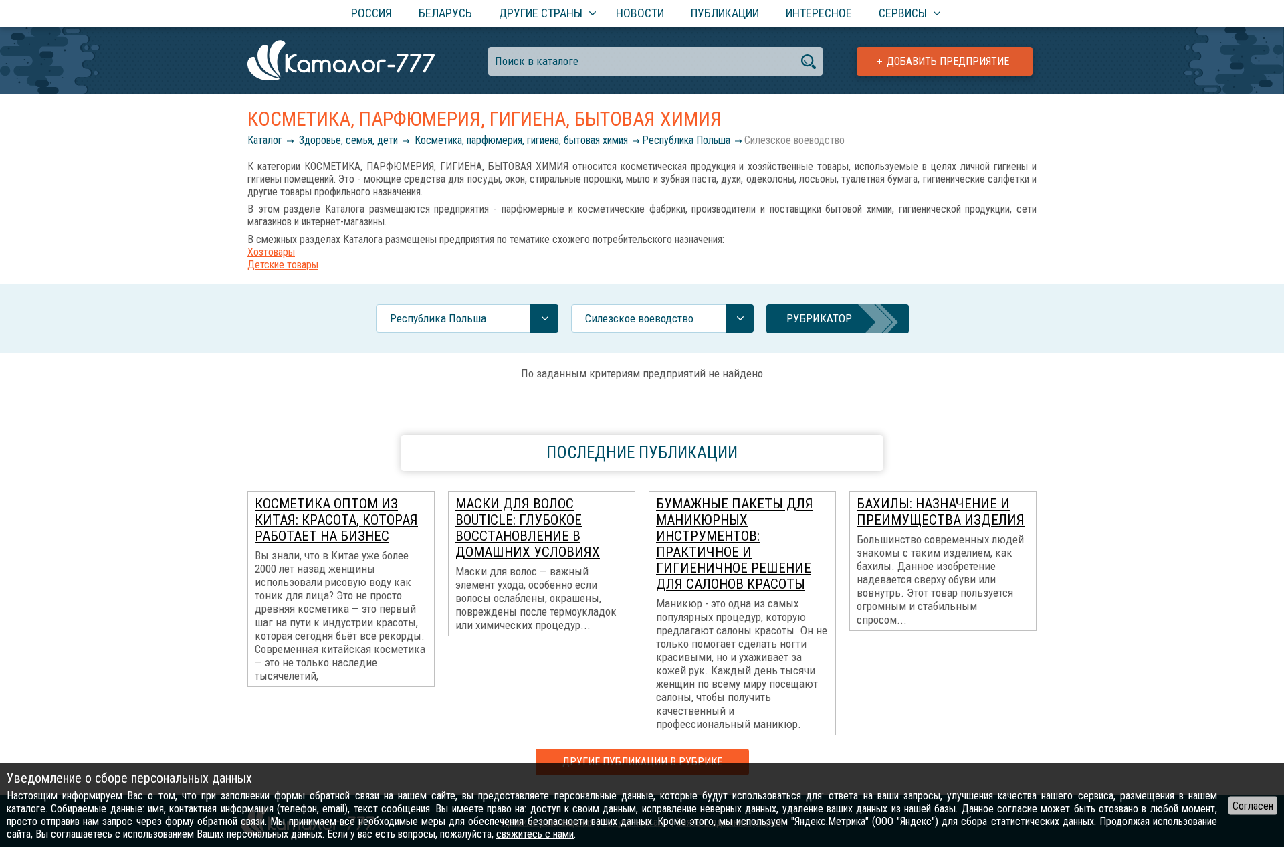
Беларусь (445, 13)
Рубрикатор (819, 318)
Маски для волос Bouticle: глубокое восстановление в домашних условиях (527, 528)
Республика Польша (686, 140)
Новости (640, 13)
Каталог (264, 140)
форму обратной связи (215, 821)
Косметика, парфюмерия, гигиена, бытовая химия (521, 140)
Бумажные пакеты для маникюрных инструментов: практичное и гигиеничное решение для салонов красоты (734, 544)
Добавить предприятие (948, 61)
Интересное (819, 13)
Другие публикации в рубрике (642, 761)
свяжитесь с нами (535, 834)
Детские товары (282, 264)
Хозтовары (271, 252)
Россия (371, 13)
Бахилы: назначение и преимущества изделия (941, 512)
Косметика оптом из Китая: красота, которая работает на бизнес (336, 520)
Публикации (725, 13)
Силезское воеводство (794, 140)
